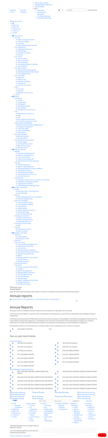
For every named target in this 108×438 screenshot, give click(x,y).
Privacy (12, 436)
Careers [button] (14, 417)
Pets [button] (45, 407)
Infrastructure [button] (63, 409)
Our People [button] (47, 405)
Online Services (92, 10)
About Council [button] (31, 403)
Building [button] (61, 405)
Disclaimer (18, 436)
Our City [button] (32, 405)
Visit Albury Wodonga (43, 16)
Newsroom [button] (15, 409)
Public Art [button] (91, 409)
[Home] (13, 23)
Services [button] (44, 403)
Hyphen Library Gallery (41, 3)
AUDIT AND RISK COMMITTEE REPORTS (21, 369)
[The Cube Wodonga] (88, 397)
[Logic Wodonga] (42, 397)
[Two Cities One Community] (88, 393)
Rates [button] (31, 419)
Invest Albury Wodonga (44, 18)
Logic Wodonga (39, 7)
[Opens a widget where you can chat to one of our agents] (102, 435)
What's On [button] (15, 411)
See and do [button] (91, 419)
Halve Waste (41, 10)
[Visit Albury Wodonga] (20, 397)
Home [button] (14, 403)
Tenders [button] (76, 422)
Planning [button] (61, 407)
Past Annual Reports (16, 341)
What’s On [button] (91, 407)
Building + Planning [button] (62, 403)
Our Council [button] (33, 411)
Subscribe (89, 401)
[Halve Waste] (65, 397)
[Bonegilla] (65, 393)
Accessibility (26, 436)
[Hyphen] (42, 393)
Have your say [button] (16, 413)
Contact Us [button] (15, 415)
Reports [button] (76, 409)
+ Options (76, 401)
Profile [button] (76, 407)
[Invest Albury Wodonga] (20, 393)
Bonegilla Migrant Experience (43, 5)
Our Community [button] (34, 417)
